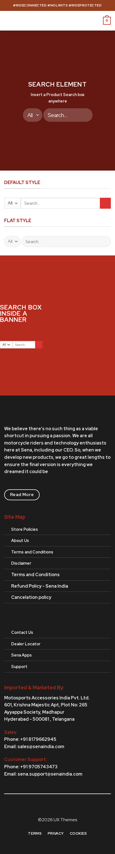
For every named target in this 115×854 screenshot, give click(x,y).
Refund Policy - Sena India (39, 586)
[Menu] (7, 20)
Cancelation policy (31, 597)
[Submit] (84, 115)
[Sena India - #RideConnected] (58, 21)
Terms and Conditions (35, 575)
